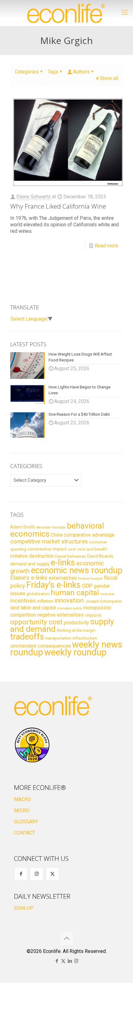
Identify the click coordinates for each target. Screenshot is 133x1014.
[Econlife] (66, 13)
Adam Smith (22, 527)
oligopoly (93, 615)
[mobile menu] (124, 12)
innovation (69, 600)
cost (72, 549)
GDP (87, 586)
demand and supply (29, 564)
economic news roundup (76, 570)
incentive (107, 594)
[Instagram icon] (76, 961)
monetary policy (69, 608)
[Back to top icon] (66, 938)
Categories (27, 72)
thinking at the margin (76, 630)
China (56, 535)
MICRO (21, 810)
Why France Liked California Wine (58, 206)
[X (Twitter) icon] (63, 961)
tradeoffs (27, 637)
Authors (81, 72)
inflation (45, 601)
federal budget (90, 579)
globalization (38, 593)
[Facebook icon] (56, 961)
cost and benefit (92, 549)
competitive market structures (49, 541)
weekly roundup (75, 652)
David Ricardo (100, 556)
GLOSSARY (26, 822)
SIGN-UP (23, 908)
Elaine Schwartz (33, 197)
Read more (106, 246)
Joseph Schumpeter (103, 601)
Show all (109, 78)
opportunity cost (36, 622)
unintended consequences (40, 646)
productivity (76, 623)
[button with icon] (21, 874)
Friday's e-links (53, 585)
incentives (23, 600)
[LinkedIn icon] (69, 961)
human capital (75, 592)
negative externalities (60, 615)
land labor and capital (33, 608)
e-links (63, 563)
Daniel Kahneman (70, 556)
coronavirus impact (47, 549)
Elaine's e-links (28, 577)
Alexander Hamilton (51, 527)
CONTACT (24, 833)
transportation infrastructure (71, 637)
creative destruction (32, 556)
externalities (63, 578)
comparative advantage (89, 535)
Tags (53, 72)
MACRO (22, 799)
